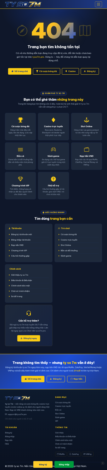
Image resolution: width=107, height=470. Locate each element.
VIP (56, 421)
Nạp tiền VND (17, 245)
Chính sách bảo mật (20, 286)
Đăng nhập (9, 436)
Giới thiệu (59, 433)
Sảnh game (66, 256)
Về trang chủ (21, 71)
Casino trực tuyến (69, 240)
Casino (72, 71)
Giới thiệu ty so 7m (19, 275)
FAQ (7, 444)
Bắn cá (58, 410)
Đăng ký (91, 71)
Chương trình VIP (19, 250)
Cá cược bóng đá (48, 71)
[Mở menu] (98, 4)
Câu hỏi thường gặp (20, 256)
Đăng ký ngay (30, 338)
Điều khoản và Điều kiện (65, 436)
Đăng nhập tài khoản (21, 240)
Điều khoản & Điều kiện (21, 280)
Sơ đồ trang (16, 296)
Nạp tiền (78, 379)
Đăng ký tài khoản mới (21, 234)
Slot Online (66, 245)
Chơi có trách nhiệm (20, 291)
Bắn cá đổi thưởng (69, 250)
